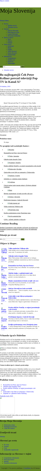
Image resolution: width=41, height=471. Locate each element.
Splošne (6, 461)
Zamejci (6, 446)
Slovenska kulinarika (14, 36)
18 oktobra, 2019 (5, 86)
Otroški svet (11, 60)
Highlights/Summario (10, 427)
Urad (5, 448)
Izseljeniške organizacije (11, 450)
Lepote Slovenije (13, 34)
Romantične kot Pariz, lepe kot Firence (21, 265)
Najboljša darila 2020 (6, 396)
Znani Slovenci (12, 53)
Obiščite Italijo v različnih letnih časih (20, 273)
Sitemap (2, 436)
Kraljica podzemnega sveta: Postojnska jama (22, 324)
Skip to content (4, 1)
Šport (9, 39)
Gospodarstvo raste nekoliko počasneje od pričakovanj (19, 227)
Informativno (8, 56)
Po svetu (6, 444)
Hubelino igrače (14, 360)
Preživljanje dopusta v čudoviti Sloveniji (21, 317)
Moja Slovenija (17, 11)
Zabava (10, 41)
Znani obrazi (7, 44)
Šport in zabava (8, 37)
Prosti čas (10, 61)
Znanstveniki (11, 55)
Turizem (6, 29)
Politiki (10, 49)
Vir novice (3, 135)
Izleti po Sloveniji (13, 30)
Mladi (9, 48)
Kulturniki (11, 46)
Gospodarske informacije (11, 458)
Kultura (10, 42)
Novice (6, 24)
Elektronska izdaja (9, 425)
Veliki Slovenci (12, 51)
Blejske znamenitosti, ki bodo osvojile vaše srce (23, 281)
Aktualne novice (13, 27)
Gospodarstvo (12, 58)
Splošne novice (12, 25)
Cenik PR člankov (9, 428)
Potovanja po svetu (13, 32)
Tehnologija (11, 63)
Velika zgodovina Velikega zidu (18, 248)
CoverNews (27, 468)
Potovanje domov (9, 459)
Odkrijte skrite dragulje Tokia (18, 256)
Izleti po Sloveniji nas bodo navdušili (20, 288)
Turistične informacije (10, 463)
